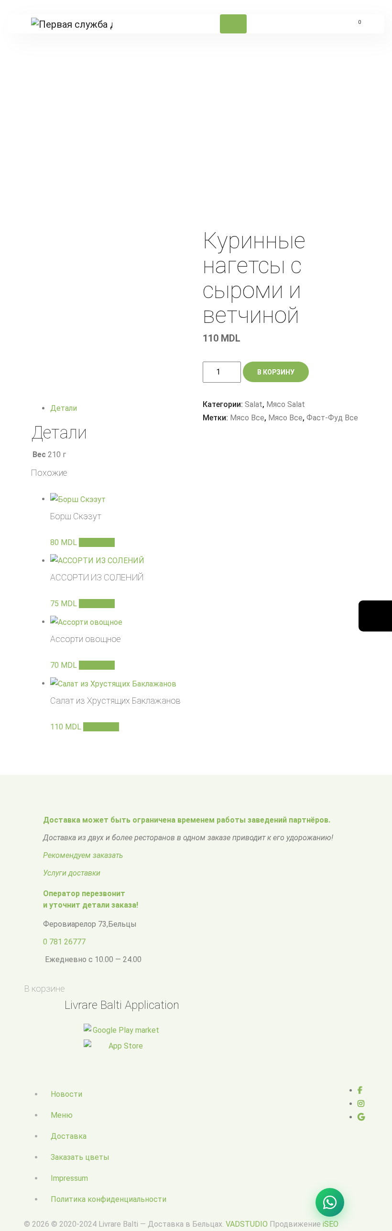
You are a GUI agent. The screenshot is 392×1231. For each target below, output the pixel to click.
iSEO (330, 1224)
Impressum (69, 1178)
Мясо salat (153, 133)
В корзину (275, 372)
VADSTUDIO (247, 1224)
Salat (121, 133)
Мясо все (247, 417)
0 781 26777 (64, 941)
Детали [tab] (63, 408)
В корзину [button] (97, 542)
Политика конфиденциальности (108, 1199)
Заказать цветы (80, 1157)
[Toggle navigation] (233, 23)
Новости (66, 1094)
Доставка (69, 1136)
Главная (93, 133)
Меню (62, 1115)
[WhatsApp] (330, 1202)
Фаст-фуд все (332, 417)
